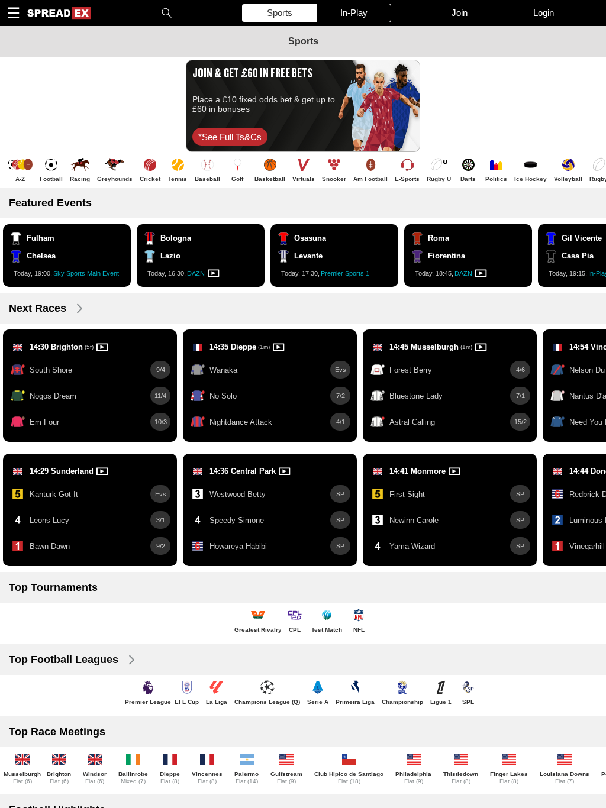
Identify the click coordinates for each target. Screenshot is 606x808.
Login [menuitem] (543, 13)
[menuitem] (58, 13)
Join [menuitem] (460, 13)
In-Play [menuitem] (354, 13)
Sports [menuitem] (279, 13)
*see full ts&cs (230, 137)
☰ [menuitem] (13, 13)
